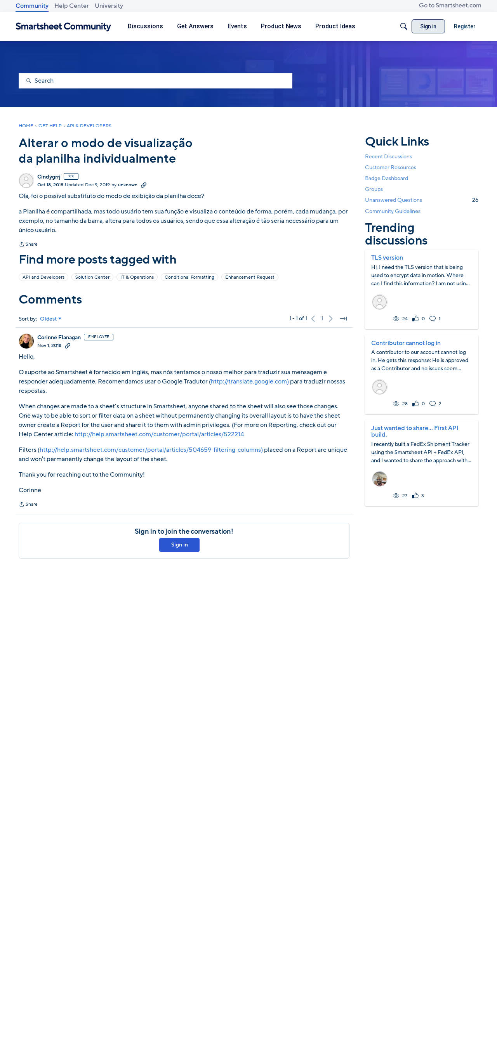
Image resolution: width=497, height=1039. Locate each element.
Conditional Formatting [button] (189, 277)
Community (32, 6)
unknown (127, 185)
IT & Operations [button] (137, 277)
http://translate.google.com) (250, 381)
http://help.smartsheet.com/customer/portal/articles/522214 (159, 434)
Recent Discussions (388, 156)
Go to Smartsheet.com (450, 5)
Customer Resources (390, 167)
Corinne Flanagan (59, 337)
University (109, 6)
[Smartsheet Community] (63, 26)
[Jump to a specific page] (343, 318)
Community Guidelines (393, 211)
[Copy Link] (143, 184)
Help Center (71, 6)
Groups (374, 189)
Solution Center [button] (92, 277)
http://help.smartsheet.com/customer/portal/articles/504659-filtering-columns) (151, 450)
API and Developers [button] (43, 277)
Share (28, 245)
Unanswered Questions (421, 200)
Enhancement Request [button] (250, 277)
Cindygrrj (49, 176)
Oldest (48, 319)
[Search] (404, 26)
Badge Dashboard (386, 178)
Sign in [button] (179, 544)
